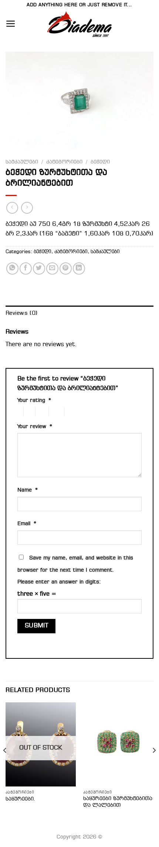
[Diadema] (79, 24)
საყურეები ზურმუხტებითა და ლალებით (117, 802)
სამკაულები (22, 162)
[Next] (154, 765)
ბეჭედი (100, 162)
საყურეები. (20, 799)
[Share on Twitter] (39, 269)
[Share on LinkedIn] (79, 269)
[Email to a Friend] (52, 269)
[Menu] (11, 24)
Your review (34, 427)
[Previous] (5, 765)
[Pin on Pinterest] (66, 269)
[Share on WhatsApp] (12, 269)
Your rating (34, 400)
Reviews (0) (21, 313)
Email (26, 524)
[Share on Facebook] (26, 269)
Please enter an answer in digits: (59, 582)
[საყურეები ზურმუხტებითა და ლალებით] (118, 744)
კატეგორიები (64, 162)
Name (27, 490)
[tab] (79, 313)
